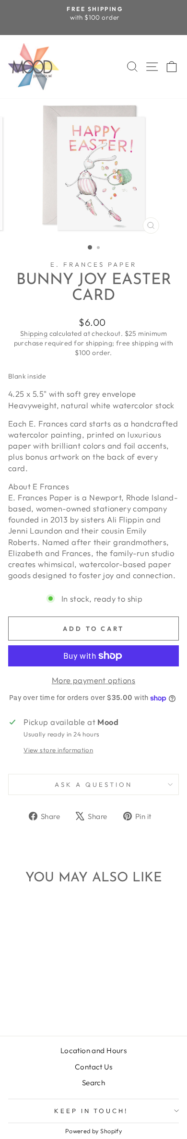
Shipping (33, 333)
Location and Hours (93, 1050)
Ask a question (93, 784)
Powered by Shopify (93, 1131)
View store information (58, 750)
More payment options (93, 680)
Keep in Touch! (91, 1111)
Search (93, 1082)
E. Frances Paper (93, 264)
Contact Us (93, 1066)
